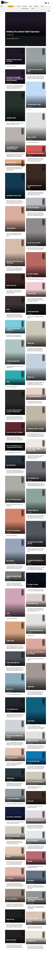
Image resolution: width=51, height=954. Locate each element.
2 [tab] (25, 45)
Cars (42, 6)
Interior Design (25, 8)
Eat (13, 6)
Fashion (36, 6)
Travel (18, 6)
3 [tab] (27, 45)
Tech (30, 6)
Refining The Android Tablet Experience (23, 31)
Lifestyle (24, 6)
